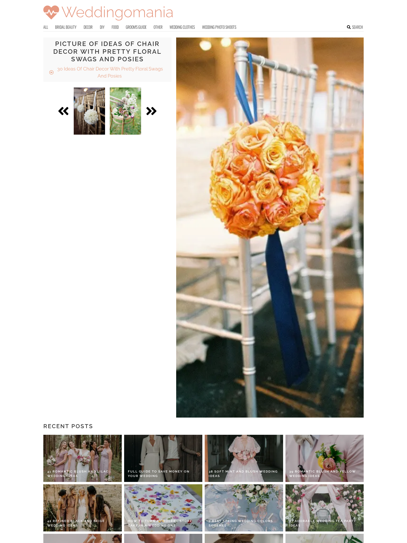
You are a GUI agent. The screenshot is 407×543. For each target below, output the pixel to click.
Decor (88, 27)
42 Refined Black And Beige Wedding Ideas (76, 523)
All (45, 27)
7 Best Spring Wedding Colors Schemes (241, 523)
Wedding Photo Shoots (219, 27)
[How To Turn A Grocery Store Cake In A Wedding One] (163, 507)
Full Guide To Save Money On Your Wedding (159, 474)
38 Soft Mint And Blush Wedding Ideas (243, 474)
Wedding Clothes (182, 27)
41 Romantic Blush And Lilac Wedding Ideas (78, 474)
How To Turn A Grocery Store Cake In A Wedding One (160, 523)
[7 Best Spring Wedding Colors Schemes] (244, 507)
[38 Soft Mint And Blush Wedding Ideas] (244, 458)
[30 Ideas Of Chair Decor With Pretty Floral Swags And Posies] (89, 111)
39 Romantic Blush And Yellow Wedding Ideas (322, 474)
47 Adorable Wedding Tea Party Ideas (322, 523)
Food (115, 27)
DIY (102, 27)
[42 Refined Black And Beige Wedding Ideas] (82, 507)
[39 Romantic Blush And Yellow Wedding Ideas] (324, 458)
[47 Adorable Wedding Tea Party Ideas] (324, 507)
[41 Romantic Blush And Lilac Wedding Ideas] (82, 458)
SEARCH (357, 27)
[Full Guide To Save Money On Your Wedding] (163, 458)
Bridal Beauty (66, 27)
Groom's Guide (136, 27)
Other (158, 27)
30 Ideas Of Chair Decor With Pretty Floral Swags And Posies (109, 72)
